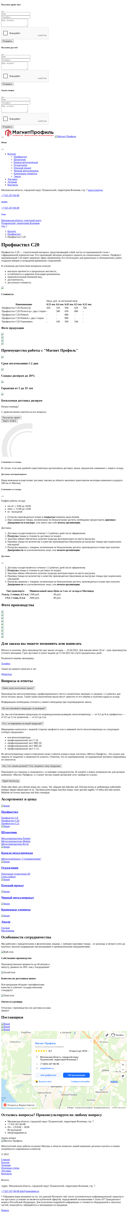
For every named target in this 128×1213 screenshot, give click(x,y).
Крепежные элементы (25, 173)
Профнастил (20, 156)
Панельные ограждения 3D (15, 874)
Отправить (7, 41)
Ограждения (20, 165)
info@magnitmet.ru (29, 1191)
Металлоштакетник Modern (15, 841)
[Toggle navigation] (2, 137)
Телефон (5, 663)
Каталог (11, 231)
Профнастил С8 (9, 817)
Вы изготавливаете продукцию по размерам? (23, 708)
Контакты (12, 184)
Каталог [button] (11, 154)
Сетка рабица (8, 876)
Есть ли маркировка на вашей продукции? (22, 723)
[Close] (2, 11)
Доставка (12, 179)
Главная (5, 1159)
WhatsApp (6, 674)
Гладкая (5, 928)
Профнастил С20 (10, 820)
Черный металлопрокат (26, 170)
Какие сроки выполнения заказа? (18, 688)
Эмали (17, 176)
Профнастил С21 (10, 823)
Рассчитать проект (11, 417)
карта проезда (95, 190)
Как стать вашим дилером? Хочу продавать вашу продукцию (31, 766)
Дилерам (12, 182)
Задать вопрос (9, 421)
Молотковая (7, 930)
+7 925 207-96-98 (10, 195)
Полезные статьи (10, 1168)
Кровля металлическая (26, 162)
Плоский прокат (22, 168)
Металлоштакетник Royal (15, 844)
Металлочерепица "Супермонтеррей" (21, 859)
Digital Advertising (10, 781)
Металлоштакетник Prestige (15, 838)
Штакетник (20, 159)
